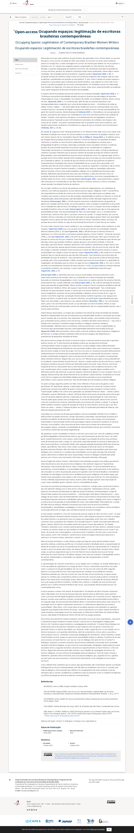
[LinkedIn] (32, 810)
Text (16, 60)
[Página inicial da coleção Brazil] (17, 806)
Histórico (18, 73)
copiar (80, 25)
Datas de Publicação (21, 69)
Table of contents (20, 17)
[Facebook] (34, 810)
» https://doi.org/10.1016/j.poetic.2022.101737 (61, 716)
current (42, 17)
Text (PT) (68, 17)
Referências (19, 64)
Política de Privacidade (97, 829)
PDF (79, 17)
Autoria (52, 53)
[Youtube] (36, 810)
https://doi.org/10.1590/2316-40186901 (62, 25)
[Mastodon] (29, 810)
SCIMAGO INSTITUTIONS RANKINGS (72, 53)
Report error (132, 299)
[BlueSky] (27, 810)
